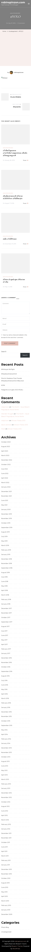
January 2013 (5, 788)
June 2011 (4, 847)
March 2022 (5, 482)
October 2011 (5, 842)
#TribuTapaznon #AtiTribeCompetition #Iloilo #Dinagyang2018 (15, 153)
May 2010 (4, 892)
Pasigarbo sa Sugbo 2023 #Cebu (12, 390)
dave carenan (6, 425)
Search (3, 351)
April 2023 (4, 451)
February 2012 (6, 824)
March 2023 (5, 455)
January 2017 (5, 653)
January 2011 (5, 865)
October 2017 (5, 617)
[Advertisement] (15, 48)
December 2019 (6, 514)
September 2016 (6, 671)
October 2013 (5, 757)
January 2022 (5, 487)
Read (24, 160)
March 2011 (5, 856)
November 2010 (6, 874)
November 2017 (6, 613)
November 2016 (6, 662)
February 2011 (6, 860)
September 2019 (6, 527)
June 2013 (4, 766)
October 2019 (5, 523)
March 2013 (5, 779)
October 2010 (5, 878)
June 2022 (4, 473)
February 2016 (6, 703)
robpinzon (5, 407)
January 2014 (5, 743)
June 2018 (4, 581)
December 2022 (6, 460)
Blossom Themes (17, 946)
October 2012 (5, 802)
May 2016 (4, 689)
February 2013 (6, 784)
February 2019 (6, 550)
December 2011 (6, 833)
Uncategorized (15, 13)
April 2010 (4, 896)
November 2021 (6, 496)
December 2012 (6, 793)
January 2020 (6, 509)
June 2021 (4, 500)
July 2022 (4, 469)
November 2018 (6, 563)
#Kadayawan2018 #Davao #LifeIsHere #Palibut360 (13, 197)
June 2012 (4, 811)
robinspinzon (19, 72)
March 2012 (5, 820)
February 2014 (6, 739)
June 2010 (4, 887)
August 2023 (5, 446)
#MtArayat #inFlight (8, 369)
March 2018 (5, 595)
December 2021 (6, 491)
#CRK (3, 385)
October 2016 (5, 667)
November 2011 (6, 838)
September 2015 (6, 725)
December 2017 (6, 608)
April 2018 (4, 590)
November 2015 (6, 716)
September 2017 (6, 622)
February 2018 (6, 599)
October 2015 (5, 721)
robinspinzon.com (13, 2)
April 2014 (4, 734)
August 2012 (5, 806)
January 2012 (5, 829)
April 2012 (4, 815)
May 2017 (4, 640)
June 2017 (4, 635)
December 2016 (6, 658)
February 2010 (6, 905)
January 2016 (5, 707)
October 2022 (6, 464)
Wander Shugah (7, 414)
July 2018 (4, 577)
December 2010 (6, 869)
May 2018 (4, 586)
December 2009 (6, 914)
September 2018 (6, 568)
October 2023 (6, 442)
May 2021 (4, 505)
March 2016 (5, 698)
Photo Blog (5, 927)
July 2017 (4, 631)
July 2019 (4, 536)
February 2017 (6, 649)
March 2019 (5, 545)
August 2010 (5, 883)
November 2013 (6, 752)
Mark (3, 429)
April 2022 (4, 478)
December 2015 (6, 712)
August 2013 (5, 761)
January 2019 (5, 554)
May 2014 (4, 730)
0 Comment (21, 23)
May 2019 (4, 541)
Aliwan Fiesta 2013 (18, 420)
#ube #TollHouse (10, 239)
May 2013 (4, 770)
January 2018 (5, 604)
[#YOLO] (4, 78)
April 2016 (4, 694)
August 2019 (5, 532)
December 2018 (6, 559)
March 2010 (5, 901)
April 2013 (4, 775)
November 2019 (6, 518)
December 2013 (6, 748)
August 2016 (5, 676)
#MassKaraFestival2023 (9, 374)
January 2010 (5, 910)
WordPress (16, 948)
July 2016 (4, 680)
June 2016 (4, 685)
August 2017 (5, 626)
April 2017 (4, 644)
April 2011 (4, 851)
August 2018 (5, 572)
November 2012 (6, 797)
